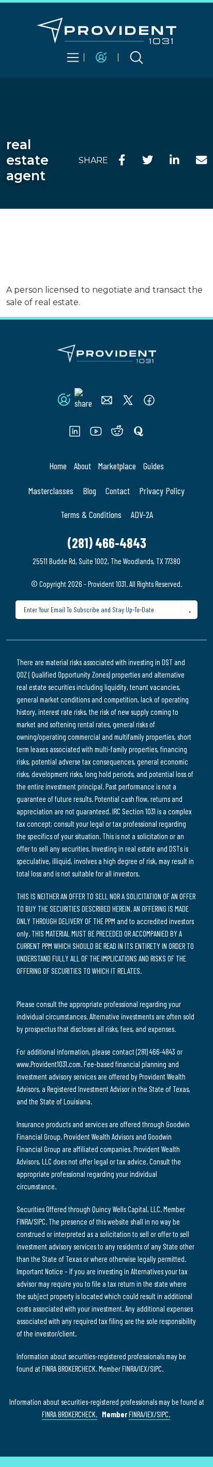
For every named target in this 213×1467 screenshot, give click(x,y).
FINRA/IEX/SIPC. (149, 1414)
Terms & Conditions (90, 514)
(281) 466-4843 (106, 543)
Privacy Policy (162, 490)
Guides (153, 465)
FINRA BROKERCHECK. (69, 1414)
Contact (117, 490)
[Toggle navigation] (72, 57)
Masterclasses (50, 490)
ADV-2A (142, 514)
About (82, 465)
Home (58, 465)
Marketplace (117, 465)
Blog (89, 490)
